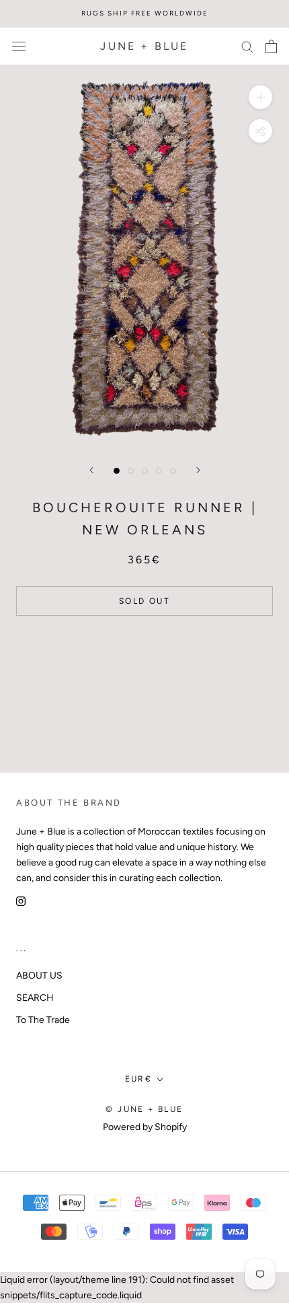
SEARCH (35, 997)
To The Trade (43, 1020)
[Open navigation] (19, 46)
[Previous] (91, 470)
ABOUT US (39, 975)
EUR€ (139, 1079)
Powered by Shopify (145, 1127)
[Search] (247, 46)
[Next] (198, 470)
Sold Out (144, 601)
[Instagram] (21, 901)
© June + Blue (144, 1109)
